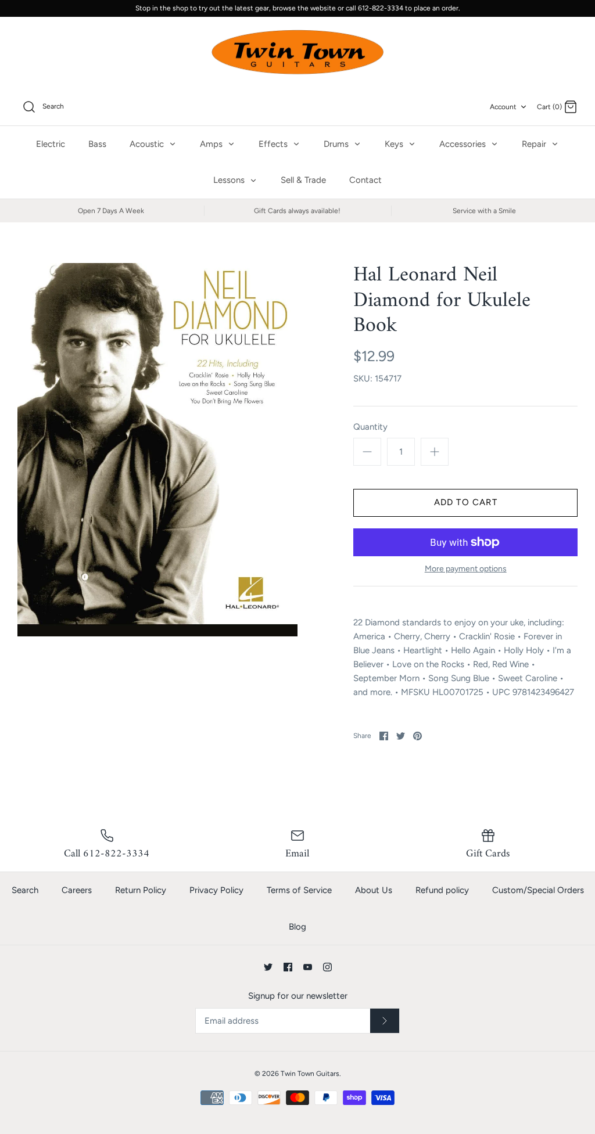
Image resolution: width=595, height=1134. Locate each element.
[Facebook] (288, 967)
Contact (365, 180)
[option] (157, 449)
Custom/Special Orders (538, 890)
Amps (212, 144)
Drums (337, 144)
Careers (77, 890)
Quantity (370, 427)
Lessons (230, 180)
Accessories (463, 144)
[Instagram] (327, 967)
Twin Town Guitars (310, 1074)
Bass (97, 144)
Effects (274, 144)
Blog (297, 926)
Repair (535, 144)
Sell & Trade (303, 180)
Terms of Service (299, 890)
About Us (373, 890)
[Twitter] (268, 967)
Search (25, 890)
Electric (50, 144)
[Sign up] (384, 1021)
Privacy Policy (216, 890)
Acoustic (148, 144)
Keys (395, 144)
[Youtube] (307, 967)
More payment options (466, 569)
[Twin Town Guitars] (297, 52)
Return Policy (140, 890)
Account (503, 107)
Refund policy (442, 890)
